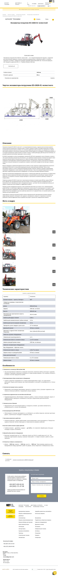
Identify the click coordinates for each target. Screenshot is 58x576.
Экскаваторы (22, 537)
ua (48, 6)
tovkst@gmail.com (8, 557)
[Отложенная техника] (41, 19)
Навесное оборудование (41, 522)
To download (8, 459)
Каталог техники (6, 4)
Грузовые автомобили (24, 531)
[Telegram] (11, 549)
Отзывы (34, 3)
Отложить (38, 19)
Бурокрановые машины (24, 511)
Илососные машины (40, 513)
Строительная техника (24, 535)
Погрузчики (37, 533)
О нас (28, 4)
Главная (4, 14)
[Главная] (52, 1)
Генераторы (38, 537)
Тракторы (21, 533)
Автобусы (37, 531)
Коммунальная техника (40, 528)
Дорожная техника (39, 524)
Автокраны (37, 526)
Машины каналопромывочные (26, 520)
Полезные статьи (48, 4)
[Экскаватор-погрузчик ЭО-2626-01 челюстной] (29, 219)
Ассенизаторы (22, 517)
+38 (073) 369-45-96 (8, 546)
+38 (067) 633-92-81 (16, 484)
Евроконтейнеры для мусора (25, 522)
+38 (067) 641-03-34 (8, 543)
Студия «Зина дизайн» (49, 569)
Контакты (40, 3)
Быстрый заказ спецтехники (10, 511)
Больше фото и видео (29, 55)
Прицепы (37, 535)
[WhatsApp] (4, 549)
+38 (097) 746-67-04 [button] (31, 5)
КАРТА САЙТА (5, 569)
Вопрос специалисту (10, 516)
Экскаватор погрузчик (20, 14)
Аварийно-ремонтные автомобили (43, 511)
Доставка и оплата (18, 4)
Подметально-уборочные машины (43, 520)
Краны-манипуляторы (24, 524)
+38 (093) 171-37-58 (16, 486)
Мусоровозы (38, 517)
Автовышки (21, 526)
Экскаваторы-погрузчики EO (33, 14)
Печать (46, 19)
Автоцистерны (22, 528)
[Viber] (8, 549)
